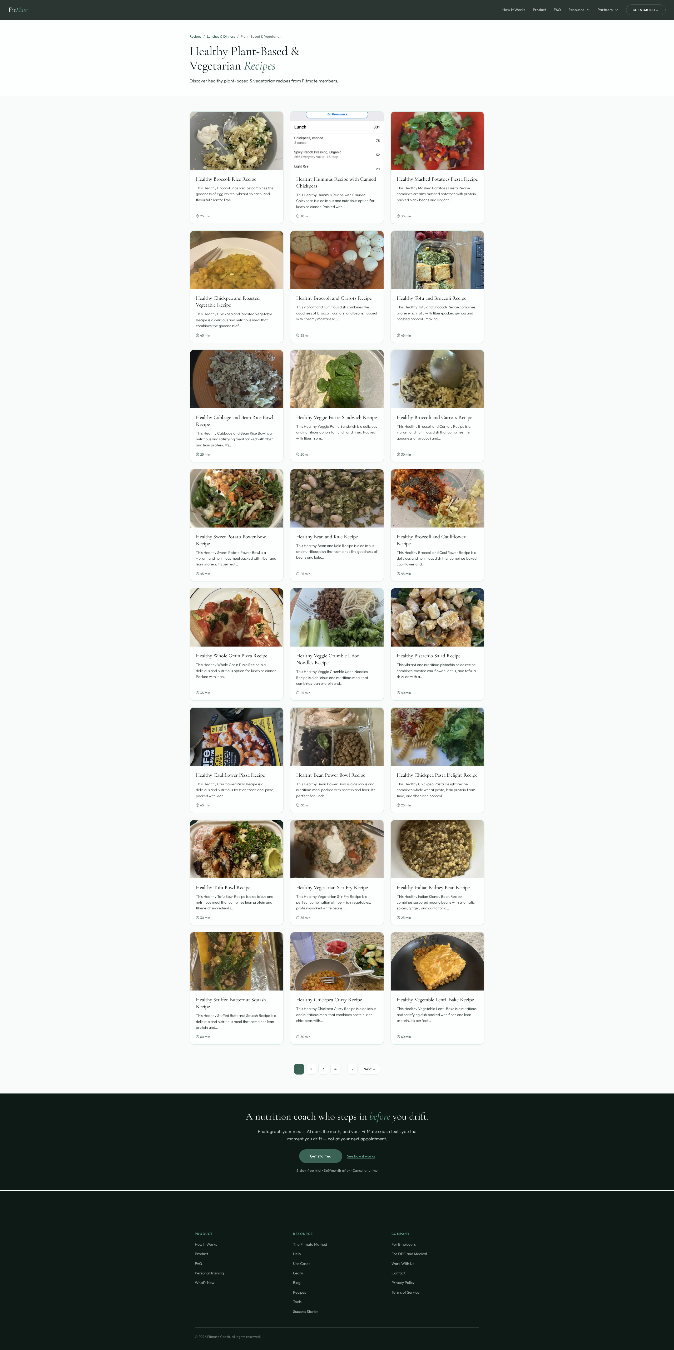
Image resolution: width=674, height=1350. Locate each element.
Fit (18, 10)
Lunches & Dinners (221, 36)
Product (539, 9)
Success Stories (305, 1311)
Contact (398, 1272)
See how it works (361, 1156)
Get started (320, 1156)
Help (297, 1253)
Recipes (195, 36)
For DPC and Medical (409, 1253)
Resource (576, 9)
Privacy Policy (402, 1282)
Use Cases (301, 1263)
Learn (298, 1272)
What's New (205, 1282)
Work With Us (402, 1263)
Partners (605, 9)
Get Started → (646, 10)
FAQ (557, 9)
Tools (297, 1301)
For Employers (403, 1244)
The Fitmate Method (310, 1244)
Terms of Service (405, 1292)
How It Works (514, 9)
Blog (296, 1282)
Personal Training (209, 1272)
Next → (370, 1069)
